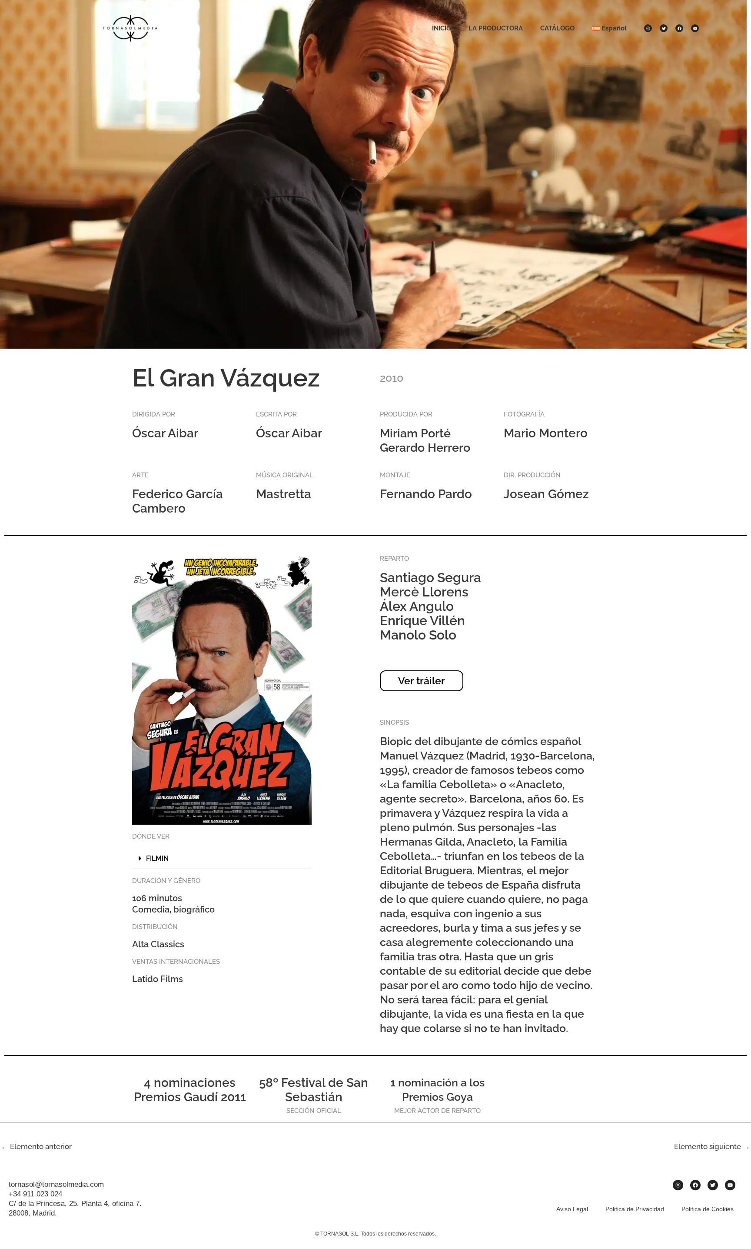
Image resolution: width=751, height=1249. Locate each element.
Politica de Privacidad (634, 1209)
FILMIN (157, 858)
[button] (221, 858)
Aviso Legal (572, 1209)
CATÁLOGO (557, 28)
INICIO (441, 28)
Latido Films (157, 979)
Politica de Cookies (707, 1209)
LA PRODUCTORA (496, 28)
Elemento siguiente (712, 1146)
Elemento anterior (36, 1146)
